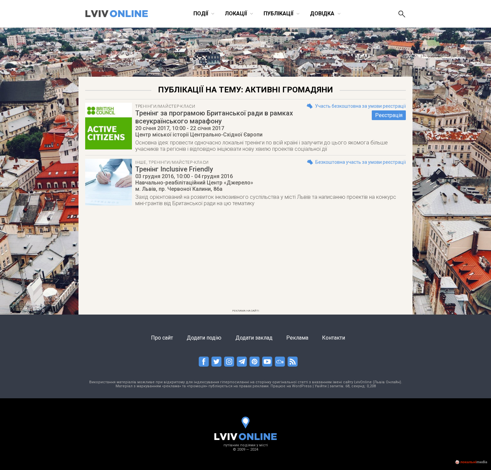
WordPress (302, 386)
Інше (140, 162)
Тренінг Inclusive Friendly (174, 169)
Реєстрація (388, 115)
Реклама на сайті (245, 310)
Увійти (321, 386)
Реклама (297, 338)
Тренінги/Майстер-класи (165, 106)
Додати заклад (254, 338)
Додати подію (204, 338)
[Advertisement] (245, 260)
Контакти (333, 338)
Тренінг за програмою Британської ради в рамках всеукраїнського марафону (214, 117)
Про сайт (162, 338)
